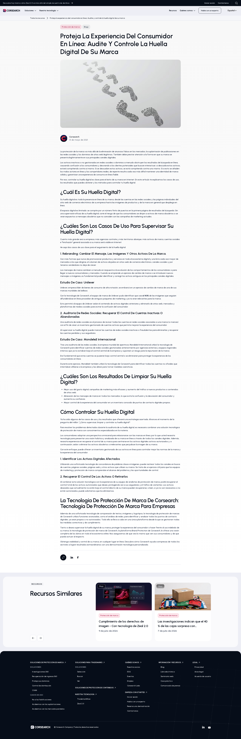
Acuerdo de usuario (203, 676)
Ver (78, 681)
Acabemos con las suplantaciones (46, 704)
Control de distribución (41, 686)
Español (231, 10)
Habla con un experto (136, 702)
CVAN (34, 690)
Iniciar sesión (209, 3)
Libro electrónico (168, 672)
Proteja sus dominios (40, 681)
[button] (30, 11)
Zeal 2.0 (80, 704)
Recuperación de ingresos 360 (44, 676)
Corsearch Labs (133, 686)
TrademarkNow (84, 699)
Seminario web (167, 676)
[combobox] (231, 11)
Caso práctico (166, 681)
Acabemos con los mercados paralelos (48, 709)
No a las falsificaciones (41, 700)
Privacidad (199, 667)
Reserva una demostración (138, 706)
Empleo (130, 681)
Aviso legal (199, 672)
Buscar (80, 676)
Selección (81, 672)
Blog (162, 667)
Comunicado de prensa (170, 686)
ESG (129, 672)
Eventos (130, 676)
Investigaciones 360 (40, 672)
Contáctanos (223, 3)
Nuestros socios (133, 667)
